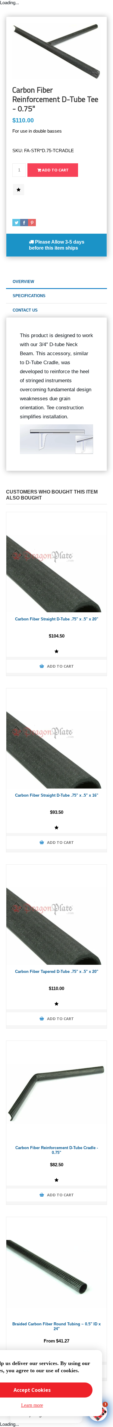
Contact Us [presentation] (25, 310)
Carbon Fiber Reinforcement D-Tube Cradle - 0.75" (56, 1150)
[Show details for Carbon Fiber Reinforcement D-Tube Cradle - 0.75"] (56, 1091)
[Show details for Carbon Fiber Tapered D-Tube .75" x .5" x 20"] (56, 915)
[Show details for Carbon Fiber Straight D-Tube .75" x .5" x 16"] (56, 738)
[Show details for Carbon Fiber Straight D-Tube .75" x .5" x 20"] (56, 562)
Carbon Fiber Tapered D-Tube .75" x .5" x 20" (56, 971)
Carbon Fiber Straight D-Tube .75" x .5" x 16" (56, 795)
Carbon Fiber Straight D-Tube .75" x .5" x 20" (56, 619)
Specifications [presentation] (29, 296)
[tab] (56, 282)
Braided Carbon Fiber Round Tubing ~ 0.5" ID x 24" (56, 1326)
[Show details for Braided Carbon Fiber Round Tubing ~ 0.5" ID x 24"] (56, 1267)
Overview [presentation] (23, 281)
